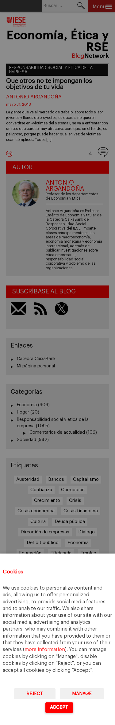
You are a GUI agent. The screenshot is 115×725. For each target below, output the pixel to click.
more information (45, 649)
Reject (34, 693)
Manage (82, 693)
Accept (59, 707)
